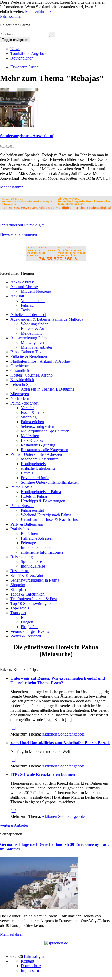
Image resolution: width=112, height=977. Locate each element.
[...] (13, 728)
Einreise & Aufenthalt (39, 328)
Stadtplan (18, 589)
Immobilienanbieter (37, 547)
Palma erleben (32, 422)
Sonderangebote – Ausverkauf (26, 136)
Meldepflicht (31, 333)
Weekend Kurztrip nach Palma (46, 515)
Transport (18, 613)
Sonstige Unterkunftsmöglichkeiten (50, 482)
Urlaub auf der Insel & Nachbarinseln (52, 519)
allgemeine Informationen (42, 552)
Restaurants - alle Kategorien (44, 449)
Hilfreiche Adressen (37, 538)
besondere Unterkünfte (39, 459)
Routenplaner (21, 58)
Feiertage (28, 543)
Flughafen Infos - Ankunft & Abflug (40, 361)
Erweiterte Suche (24, 67)
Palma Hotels (21, 487)
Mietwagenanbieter (36, 347)
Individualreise (33, 566)
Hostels (27, 473)
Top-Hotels (19, 608)
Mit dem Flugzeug (36, 291)
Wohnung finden (34, 324)
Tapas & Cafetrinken (27, 594)
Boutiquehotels (33, 463)
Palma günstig (32, 510)
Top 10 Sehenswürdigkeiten (33, 603)
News (15, 49)
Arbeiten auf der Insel (28, 314)
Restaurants (19, 571)
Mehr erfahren (36, 11)
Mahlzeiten (30, 436)
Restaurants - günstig (38, 445)
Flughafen (29, 627)
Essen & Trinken (34, 412)
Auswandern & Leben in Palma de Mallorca (46, 319)
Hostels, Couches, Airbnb (31, 375)
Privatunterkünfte (35, 477)
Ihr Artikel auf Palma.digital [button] (23, 225)
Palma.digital (10, 16)
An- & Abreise (22, 282)
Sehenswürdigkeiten (37, 426)
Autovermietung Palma (29, 338)
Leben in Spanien (24, 384)
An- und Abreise (24, 286)
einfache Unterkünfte (38, 468)
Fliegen (27, 622)
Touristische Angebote (28, 53)
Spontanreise (31, 561)
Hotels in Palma (34, 496)
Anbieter (14, 825)
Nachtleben (19, 398)
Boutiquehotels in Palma (41, 491)
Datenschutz (31, 966)
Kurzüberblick (22, 380)
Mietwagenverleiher (37, 342)
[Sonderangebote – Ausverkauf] (19, 125)
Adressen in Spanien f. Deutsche (47, 389)
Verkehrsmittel (33, 300)
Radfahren (29, 533)
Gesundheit (19, 370)
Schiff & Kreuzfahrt (26, 575)
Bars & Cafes (32, 440)
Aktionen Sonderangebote (63, 734)
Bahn (25, 617)
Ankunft (17, 296)
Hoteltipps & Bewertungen (43, 501)
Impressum (30, 970)
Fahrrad (27, 305)
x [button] (50, 11)
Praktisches (19, 529)
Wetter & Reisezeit (25, 636)
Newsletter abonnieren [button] (18, 234)
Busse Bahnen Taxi (26, 352)
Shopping (29, 417)
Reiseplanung (21, 557)
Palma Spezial (22, 505)
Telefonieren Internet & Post (33, 599)
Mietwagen (19, 394)
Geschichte (19, 366)
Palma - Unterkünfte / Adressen (36, 454)
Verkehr (27, 408)
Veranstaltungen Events (29, 631)
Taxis (25, 310)
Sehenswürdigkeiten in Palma (34, 580)
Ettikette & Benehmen (28, 356)
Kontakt (27, 961)
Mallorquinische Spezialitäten (45, 431)
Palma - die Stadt (24, 403)
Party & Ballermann (26, 524)
